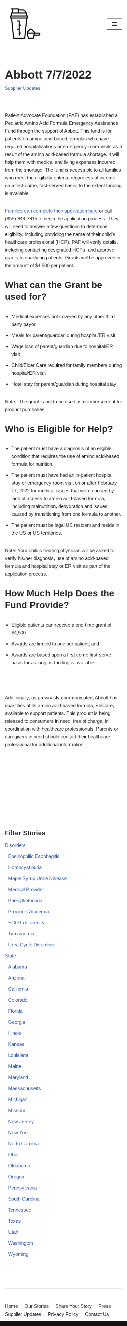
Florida (15, 1011)
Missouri (17, 1110)
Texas (14, 1221)
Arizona (16, 978)
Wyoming (18, 1254)
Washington (20, 1243)
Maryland (18, 1077)
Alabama (17, 966)
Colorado (17, 1000)
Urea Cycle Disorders (31, 944)
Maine (14, 1066)
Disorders (15, 845)
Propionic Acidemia (28, 911)
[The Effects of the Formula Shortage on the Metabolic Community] (24, 24)
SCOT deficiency (26, 922)
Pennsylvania (22, 1187)
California (18, 989)
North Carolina (23, 1143)
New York (18, 1132)
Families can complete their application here (51, 211)
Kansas (16, 1044)
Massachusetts (24, 1088)
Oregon (16, 1176)
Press (104, 1306)
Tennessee (19, 1210)
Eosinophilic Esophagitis (34, 856)
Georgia (16, 1022)
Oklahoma (19, 1165)
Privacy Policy (63, 1314)
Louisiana (18, 1055)
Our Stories (36, 1306)
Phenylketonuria (25, 900)
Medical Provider (26, 889)
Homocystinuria (25, 867)
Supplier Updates (22, 88)
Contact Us (97, 1314)
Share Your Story (73, 1306)
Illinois (14, 1033)
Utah (13, 1232)
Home (11, 1306)
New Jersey (21, 1121)
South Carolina (23, 1199)
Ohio (13, 1154)
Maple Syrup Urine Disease (37, 878)
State (10, 955)
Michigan (17, 1099)
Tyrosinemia (21, 933)
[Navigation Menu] (114, 24)
